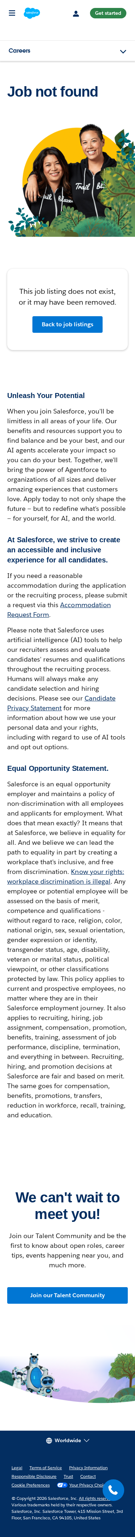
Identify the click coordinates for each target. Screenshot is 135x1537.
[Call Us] (113, 1490)
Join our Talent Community (67, 1295)
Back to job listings (67, 324)
